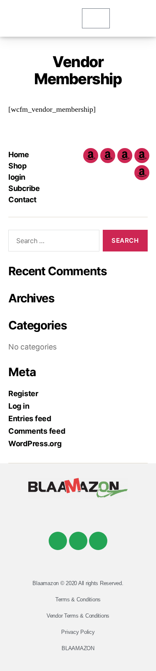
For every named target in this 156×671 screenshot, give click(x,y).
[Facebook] (58, 541)
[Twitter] (78, 541)
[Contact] (141, 172)
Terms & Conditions (78, 599)
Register (23, 393)
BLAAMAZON (78, 648)
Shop (17, 165)
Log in (18, 406)
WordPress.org (35, 443)
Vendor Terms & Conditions (78, 616)
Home (18, 154)
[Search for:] (52, 242)
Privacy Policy (77, 632)
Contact (22, 199)
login (16, 177)
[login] (124, 155)
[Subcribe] (141, 155)
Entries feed (29, 418)
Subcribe (24, 188)
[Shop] (107, 155)
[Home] (90, 155)
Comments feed (36, 431)
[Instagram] (98, 541)
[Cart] (96, 18)
